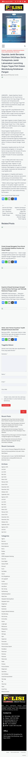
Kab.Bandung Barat (6, 594)
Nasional (4, 631)
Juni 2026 (4, 472)
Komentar (5, 354)
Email (3, 382)
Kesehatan (4, 609)
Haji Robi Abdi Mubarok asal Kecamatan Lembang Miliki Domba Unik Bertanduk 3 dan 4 (13, 458)
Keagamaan (4, 604)
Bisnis (3, 549)
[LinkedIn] (20, 1)
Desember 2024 (5, 517)
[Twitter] (15, 1)
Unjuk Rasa (4, 689)
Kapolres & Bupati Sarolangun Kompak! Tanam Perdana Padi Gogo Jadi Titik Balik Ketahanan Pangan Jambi (14, 289)
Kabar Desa (4, 596)
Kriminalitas (4, 619)
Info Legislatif (5, 579)
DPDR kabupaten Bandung (8, 556)
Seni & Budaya (5, 674)
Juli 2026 (4, 469)
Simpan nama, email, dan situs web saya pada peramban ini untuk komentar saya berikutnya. (14, 399)
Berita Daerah (5, 544)
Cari (23, 412)
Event (3, 569)
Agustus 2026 (5, 467)
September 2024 (5, 524)
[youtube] (25, 1)
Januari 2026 (4, 484)
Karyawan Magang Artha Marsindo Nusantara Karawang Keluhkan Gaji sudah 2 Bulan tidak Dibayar (13, 451)
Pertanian (4, 656)
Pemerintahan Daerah (18, 50)
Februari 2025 (5, 512)
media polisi (5, 75)
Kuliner (3, 621)
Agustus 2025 (5, 497)
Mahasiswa (4, 626)
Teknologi (4, 679)
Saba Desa (4, 671)
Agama (3, 539)
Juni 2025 (4, 502)
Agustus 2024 (5, 527)
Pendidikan (4, 649)
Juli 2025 (4, 499)
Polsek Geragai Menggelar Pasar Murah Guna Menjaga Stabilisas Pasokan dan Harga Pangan (13, 248)
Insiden (3, 581)
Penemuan (4, 651)
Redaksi (7, 752)
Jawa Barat (4, 586)
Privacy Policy (23, 752)
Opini (3, 636)
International (4, 584)
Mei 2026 (4, 474)
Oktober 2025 (5, 492)
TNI (2, 681)
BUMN (3, 554)
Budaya (3, 551)
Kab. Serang (4, 589)
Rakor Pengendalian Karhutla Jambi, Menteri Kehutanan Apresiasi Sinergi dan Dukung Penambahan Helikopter (12, 440)
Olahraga (4, 634)
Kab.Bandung (5, 591)
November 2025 (5, 489)
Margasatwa (4, 629)
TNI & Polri (16, 52)
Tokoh (3, 686)
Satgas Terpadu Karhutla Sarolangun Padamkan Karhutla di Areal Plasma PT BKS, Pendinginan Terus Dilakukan (13, 430)
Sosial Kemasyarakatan (7, 52)
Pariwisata (4, 641)
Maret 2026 (4, 479)
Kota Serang (4, 616)
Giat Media (4, 571)
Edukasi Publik (5, 564)
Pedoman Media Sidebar (15, 752)
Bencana (4, 541)
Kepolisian (4, 606)
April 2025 (4, 507)
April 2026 (4, 477)
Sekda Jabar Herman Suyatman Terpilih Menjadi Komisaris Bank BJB (13, 328)
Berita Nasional (5, 546)
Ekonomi (4, 50)
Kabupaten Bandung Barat (8, 599)
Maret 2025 (4, 509)
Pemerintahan (5, 644)
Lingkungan (9, 50)
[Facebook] (18, 1)
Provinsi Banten (5, 666)
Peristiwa (4, 654)
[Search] (25, 46)
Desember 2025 (5, 487)
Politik (3, 661)
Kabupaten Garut (5, 601)
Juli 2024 (4, 529)
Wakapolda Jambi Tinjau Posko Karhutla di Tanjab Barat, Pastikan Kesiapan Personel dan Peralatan (13, 420)
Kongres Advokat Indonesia (8, 611)
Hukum (3, 574)
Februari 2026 (5, 482)
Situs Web (4, 389)
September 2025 (5, 494)
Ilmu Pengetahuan (6, 576)
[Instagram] (22, 1)
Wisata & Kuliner (5, 691)
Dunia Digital (4, 561)
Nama (4, 374)
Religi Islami (4, 669)
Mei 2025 (4, 504)
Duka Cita (4, 559)
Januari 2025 (4, 514)
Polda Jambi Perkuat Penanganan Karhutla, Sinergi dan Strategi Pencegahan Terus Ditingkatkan (14, 435)
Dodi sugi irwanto (5, 456)
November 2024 (5, 519)
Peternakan (4, 659)
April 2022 (4, 532)
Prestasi (3, 664)
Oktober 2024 (5, 522)
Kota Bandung (5, 614)
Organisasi (4, 639)
